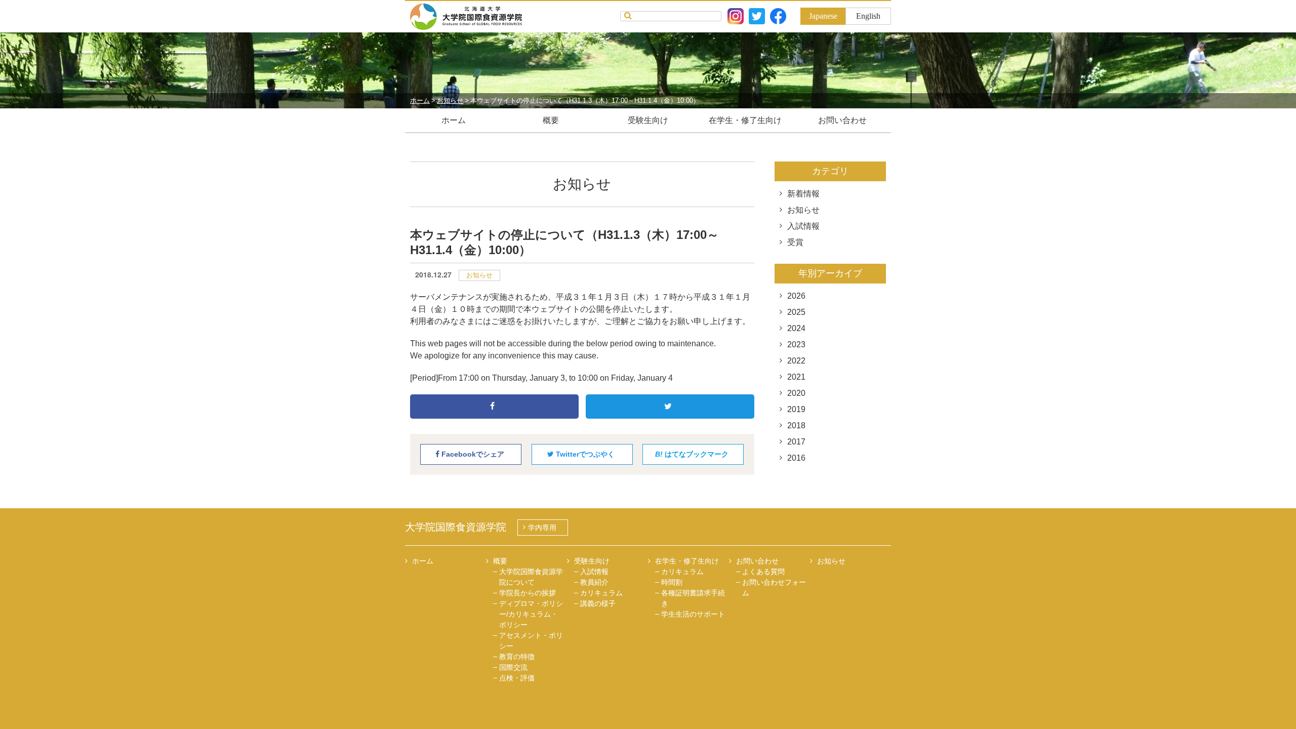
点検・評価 (517, 678)
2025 (796, 312)
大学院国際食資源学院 (455, 527)
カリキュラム (601, 593)
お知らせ (479, 275)
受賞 (795, 242)
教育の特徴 (517, 657)
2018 (796, 425)
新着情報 (803, 193)
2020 (796, 393)
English (868, 16)
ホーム (453, 120)
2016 (796, 458)
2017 (796, 441)
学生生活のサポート (693, 614)
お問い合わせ (842, 120)
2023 (796, 344)
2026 (796, 296)
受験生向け (648, 120)
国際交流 (513, 667)
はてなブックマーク (691, 454)
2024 (796, 328)
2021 (796, 377)
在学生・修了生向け (745, 120)
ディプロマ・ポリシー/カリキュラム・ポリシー (531, 614)
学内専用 (542, 527)
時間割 (671, 582)
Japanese (823, 16)
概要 (551, 120)
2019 (796, 409)
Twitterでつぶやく (584, 454)
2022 (796, 360)
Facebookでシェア (471, 454)
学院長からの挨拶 (527, 593)
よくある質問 (763, 572)
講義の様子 (598, 603)
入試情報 (803, 226)
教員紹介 (594, 582)
